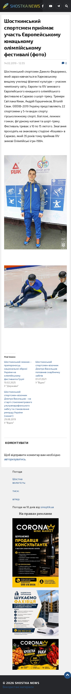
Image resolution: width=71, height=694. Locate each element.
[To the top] (67, 675)
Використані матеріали (18, 686)
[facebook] (43, 6)
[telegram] (58, 6)
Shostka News (27, 683)
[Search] (66, 6)
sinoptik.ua (47, 507)
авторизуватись (15, 459)
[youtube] (51, 6)
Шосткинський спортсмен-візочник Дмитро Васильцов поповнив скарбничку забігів (48, 368)
